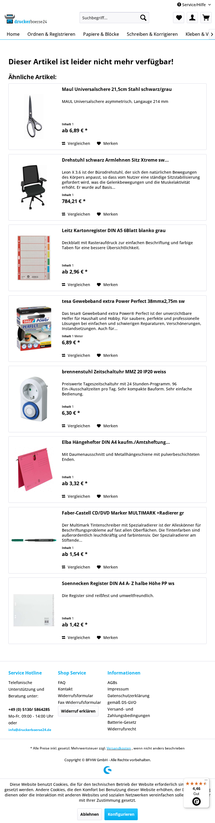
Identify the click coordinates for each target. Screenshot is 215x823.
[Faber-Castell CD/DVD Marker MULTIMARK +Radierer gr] (33, 540)
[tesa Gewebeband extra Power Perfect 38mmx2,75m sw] (33, 328)
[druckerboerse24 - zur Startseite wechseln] (25, 19)
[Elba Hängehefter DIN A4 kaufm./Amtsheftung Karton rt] (33, 469)
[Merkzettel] (178, 17)
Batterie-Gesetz (122, 722)
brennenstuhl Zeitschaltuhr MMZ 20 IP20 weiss (114, 372)
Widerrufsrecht (122, 729)
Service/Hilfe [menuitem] (194, 4)
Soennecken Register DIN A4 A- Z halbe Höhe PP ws (118, 583)
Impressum (118, 689)
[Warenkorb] (206, 17)
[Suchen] (143, 17)
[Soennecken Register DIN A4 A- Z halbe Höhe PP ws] (33, 611)
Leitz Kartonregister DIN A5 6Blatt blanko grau (114, 231)
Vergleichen (78, 143)
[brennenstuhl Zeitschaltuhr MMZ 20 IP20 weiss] (33, 399)
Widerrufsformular (75, 695)
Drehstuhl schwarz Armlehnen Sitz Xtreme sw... (115, 160)
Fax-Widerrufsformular (79, 702)
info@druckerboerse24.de (29, 729)
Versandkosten (119, 748)
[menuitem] (114, 17)
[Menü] (206, 781)
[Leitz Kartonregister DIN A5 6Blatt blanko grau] (33, 258)
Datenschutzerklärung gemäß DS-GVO (128, 699)
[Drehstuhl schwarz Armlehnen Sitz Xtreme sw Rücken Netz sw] (33, 187)
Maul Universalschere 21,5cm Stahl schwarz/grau (117, 89)
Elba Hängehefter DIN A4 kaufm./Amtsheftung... (116, 442)
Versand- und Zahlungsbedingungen (129, 712)
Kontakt (65, 689)
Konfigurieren (121, 814)
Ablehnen (89, 814)
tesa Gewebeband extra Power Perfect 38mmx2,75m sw (123, 301)
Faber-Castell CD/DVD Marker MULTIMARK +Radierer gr (123, 513)
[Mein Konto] (192, 17)
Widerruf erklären (78, 711)
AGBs (112, 682)
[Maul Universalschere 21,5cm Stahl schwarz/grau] (33, 116)
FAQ (62, 682)
